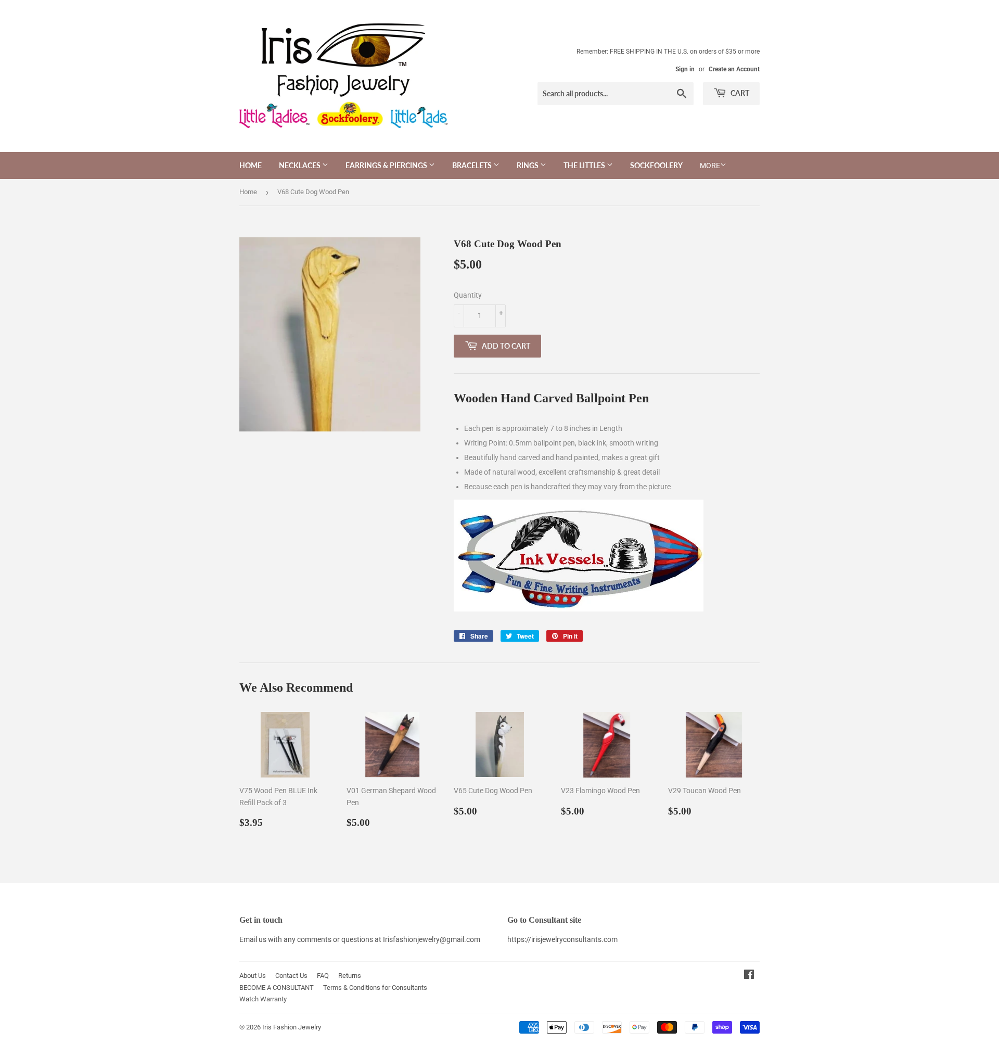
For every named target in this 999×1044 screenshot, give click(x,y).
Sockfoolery (656, 165)
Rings (528, 165)
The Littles (585, 165)
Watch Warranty (263, 999)
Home (250, 165)
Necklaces (300, 165)
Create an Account (734, 69)
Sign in (685, 69)
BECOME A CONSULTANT (276, 987)
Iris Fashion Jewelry (291, 1027)
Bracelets (472, 165)
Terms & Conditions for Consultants (375, 987)
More (710, 165)
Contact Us (291, 975)
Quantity (468, 295)
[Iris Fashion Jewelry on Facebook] (749, 976)
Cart (739, 92)
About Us (252, 975)
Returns (349, 975)
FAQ (323, 975)
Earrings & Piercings (387, 165)
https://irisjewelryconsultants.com (562, 939)
